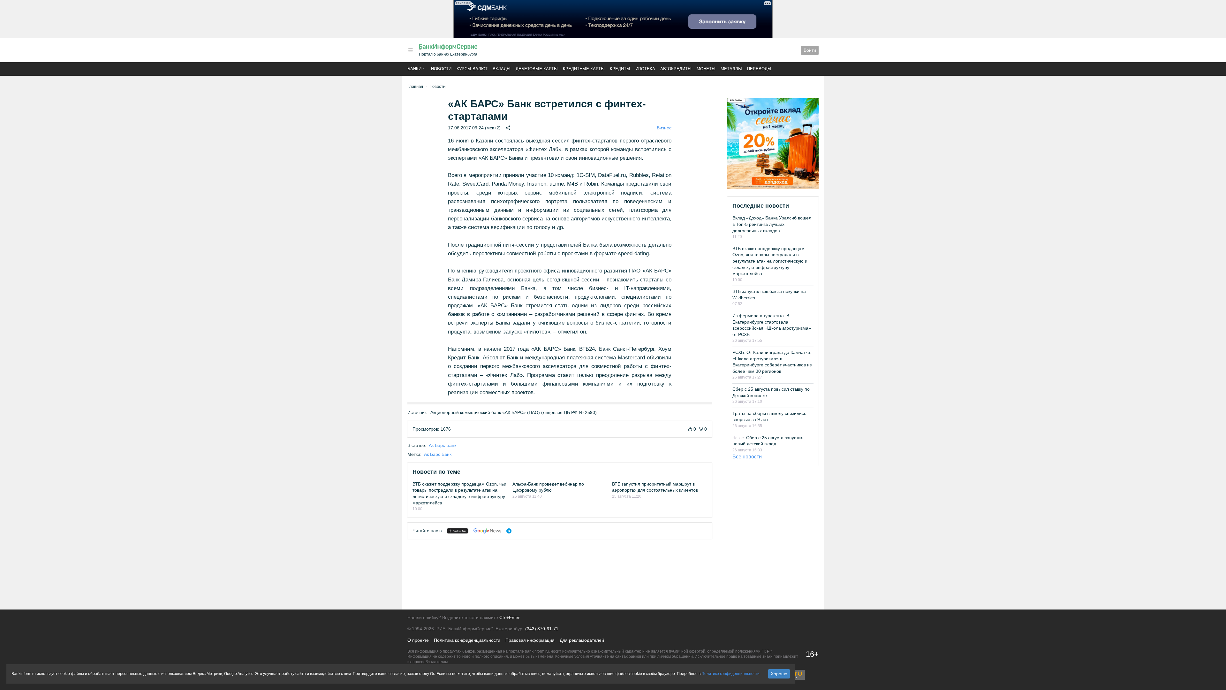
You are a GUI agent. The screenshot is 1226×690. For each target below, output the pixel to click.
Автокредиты (676, 68)
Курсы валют (472, 68)
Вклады (502, 68)
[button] (410, 50)
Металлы (731, 68)
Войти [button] (810, 50)
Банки (414, 68)
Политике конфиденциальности (730, 673)
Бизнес (664, 127)
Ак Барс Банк (442, 445)
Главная (415, 86)
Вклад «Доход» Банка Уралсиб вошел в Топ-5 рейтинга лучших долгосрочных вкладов (771, 224)
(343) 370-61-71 (541, 628)
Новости (441, 68)
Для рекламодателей (582, 640)
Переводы (759, 68)
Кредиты (620, 68)
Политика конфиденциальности (467, 640)
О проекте (418, 640)
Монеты (706, 68)
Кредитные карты (584, 68)
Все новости (747, 456)
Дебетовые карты (537, 68)
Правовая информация (530, 640)
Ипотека (645, 68)
